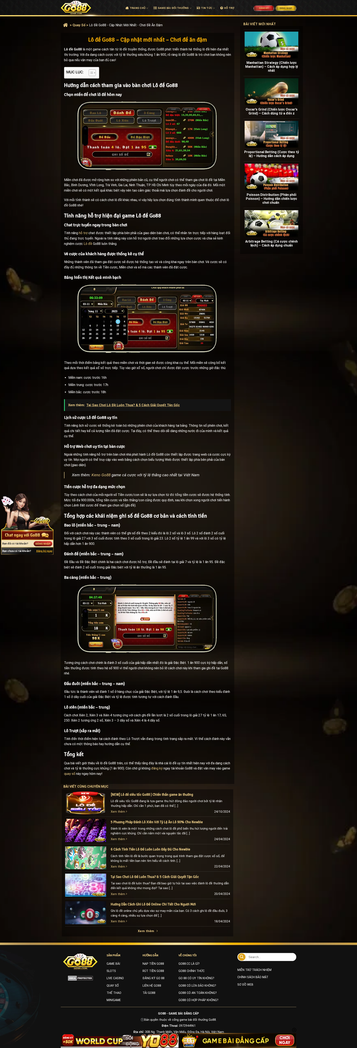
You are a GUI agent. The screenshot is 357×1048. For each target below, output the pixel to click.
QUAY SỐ (113, 985)
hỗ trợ (83, 233)
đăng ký (157, 768)
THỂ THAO (114, 993)
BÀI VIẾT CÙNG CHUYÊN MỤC (90, 786)
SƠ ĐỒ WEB (245, 984)
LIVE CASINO (115, 978)
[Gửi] (241, 957)
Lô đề (88, 244)
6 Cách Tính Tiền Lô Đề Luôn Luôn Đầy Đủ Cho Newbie (150, 849)
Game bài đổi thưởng (173, 8)
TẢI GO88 (149, 993)
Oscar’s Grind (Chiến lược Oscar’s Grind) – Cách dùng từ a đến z (272, 111)
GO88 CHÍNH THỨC (191, 971)
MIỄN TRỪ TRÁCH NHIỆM (254, 970)
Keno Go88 (101, 475)
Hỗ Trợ (229, 8)
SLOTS (111, 971)
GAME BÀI (113, 964)
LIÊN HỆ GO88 (152, 985)
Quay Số (79, 25)
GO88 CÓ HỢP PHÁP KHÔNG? (198, 1000)
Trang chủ (137, 8)
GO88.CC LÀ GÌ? (189, 964)
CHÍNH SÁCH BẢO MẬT (252, 977)
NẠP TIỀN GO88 (153, 964)
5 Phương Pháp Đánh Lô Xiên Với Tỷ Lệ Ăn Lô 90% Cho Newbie (157, 822)
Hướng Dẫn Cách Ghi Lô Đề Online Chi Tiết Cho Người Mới (153, 904)
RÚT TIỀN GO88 (153, 971)
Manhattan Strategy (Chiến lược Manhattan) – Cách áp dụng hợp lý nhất (271, 67)
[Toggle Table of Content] (90, 72)
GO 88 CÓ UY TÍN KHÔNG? (196, 978)
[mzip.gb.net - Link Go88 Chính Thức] (81, 7)
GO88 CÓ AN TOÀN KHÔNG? (197, 993)
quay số (69, 774)
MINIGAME (114, 1000)
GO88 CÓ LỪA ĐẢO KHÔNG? (197, 985)
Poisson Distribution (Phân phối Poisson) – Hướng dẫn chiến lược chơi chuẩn (271, 199)
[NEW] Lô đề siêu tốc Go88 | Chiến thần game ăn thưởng (152, 794)
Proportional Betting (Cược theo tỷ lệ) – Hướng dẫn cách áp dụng (271, 154)
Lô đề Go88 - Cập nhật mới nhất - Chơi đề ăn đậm (126, 25)
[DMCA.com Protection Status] (80, 978)
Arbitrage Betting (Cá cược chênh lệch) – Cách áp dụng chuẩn (271, 243)
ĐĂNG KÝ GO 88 (153, 978)
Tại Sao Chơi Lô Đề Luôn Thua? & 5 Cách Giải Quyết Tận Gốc (155, 877)
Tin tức (206, 8)
